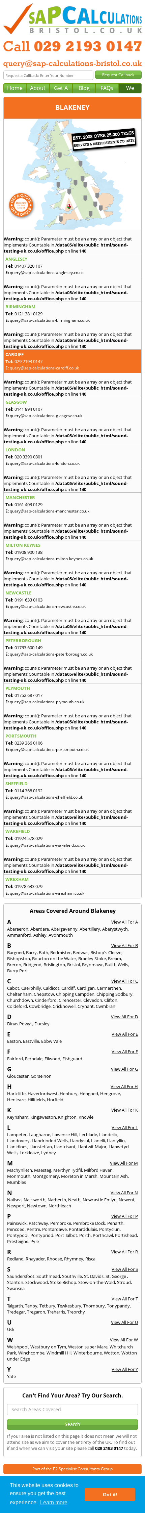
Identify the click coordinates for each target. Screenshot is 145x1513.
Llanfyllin (116, 1141)
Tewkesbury (69, 1306)
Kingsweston (43, 1117)
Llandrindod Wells (50, 1141)
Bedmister (60, 952)
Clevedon (92, 1000)
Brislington (54, 965)
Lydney (48, 1153)
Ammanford (19, 935)
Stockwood (36, 1282)
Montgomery (45, 1176)
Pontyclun (109, 1229)
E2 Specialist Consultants (76, 1469)
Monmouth (18, 1176)
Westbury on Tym (48, 1347)
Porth (85, 1235)
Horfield (55, 1100)
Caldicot (51, 988)
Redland (15, 1259)
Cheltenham (19, 994)
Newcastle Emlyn (100, 1200)
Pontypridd (41, 1235)
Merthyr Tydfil (67, 1170)
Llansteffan (40, 1147)
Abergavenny (64, 929)
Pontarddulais (83, 1229)
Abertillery (90, 929)
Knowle (86, 1117)
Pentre (33, 1229)
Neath (74, 1200)
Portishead (126, 1235)
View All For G (124, 1069)
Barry (31, 952)
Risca (90, 1259)
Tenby (31, 1306)
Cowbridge (40, 1006)
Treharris (56, 1312)
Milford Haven (98, 1170)
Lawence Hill (64, 1134)
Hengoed (89, 1094)
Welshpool (17, 1347)
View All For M (124, 1163)
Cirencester (70, 1000)
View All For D (124, 1017)
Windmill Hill (59, 1353)
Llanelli (98, 1141)
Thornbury (94, 1306)
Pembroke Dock (89, 1223)
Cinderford (46, 1000)
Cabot (13, 988)
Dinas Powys (19, 1024)
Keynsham (17, 1117)
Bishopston (18, 958)
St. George (116, 1276)
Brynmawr (92, 965)
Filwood (52, 1059)
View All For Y (125, 1369)
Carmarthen (109, 988)
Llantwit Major (92, 1147)
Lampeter (17, 1134)
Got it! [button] (110, 1494)
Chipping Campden (75, 994)
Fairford (15, 1059)
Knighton (67, 1117)
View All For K (124, 1110)
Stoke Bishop (63, 1282)
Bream (114, 958)
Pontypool (17, 1235)
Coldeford (17, 1006)
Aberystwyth (115, 929)
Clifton (110, 1000)
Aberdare (39, 929)
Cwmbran (105, 1006)
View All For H (124, 1086)
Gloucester (18, 1076)
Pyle (34, 1241)
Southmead (48, 1276)
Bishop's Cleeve (105, 952)
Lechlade (88, 1134)
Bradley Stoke (92, 958)
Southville (72, 1276)
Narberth (57, 1200)
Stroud (124, 1282)
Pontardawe (54, 1229)
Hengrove (110, 1094)
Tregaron (36, 1312)
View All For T (125, 1299)
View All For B (124, 945)
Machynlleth (19, 1170)
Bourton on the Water (54, 958)
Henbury (69, 1094)
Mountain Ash (113, 1176)
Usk (10, 1329)
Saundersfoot (20, 1276)
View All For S (125, 1269)
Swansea (16, 1288)
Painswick (17, 1223)
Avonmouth (61, 935)
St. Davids (94, 1276)
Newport (16, 1206)
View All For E (125, 1034)
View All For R (124, 1252)
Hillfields (36, 1100)
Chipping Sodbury (114, 994)
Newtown (37, 1206)
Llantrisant (65, 1147)
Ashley (40, 935)
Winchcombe (31, 1353)
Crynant (86, 1006)
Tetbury (47, 1306)
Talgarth (15, 1306)
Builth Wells (116, 965)
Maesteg (42, 1170)
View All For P (124, 1216)
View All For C (124, 981)
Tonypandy (118, 1306)
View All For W (124, 1340)
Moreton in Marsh (79, 1176)
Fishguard (72, 1059)
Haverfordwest (43, 1094)
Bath (43, 952)
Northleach (60, 1206)
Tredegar (16, 1312)
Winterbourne (88, 1353)
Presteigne (17, 1241)
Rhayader (35, 1259)
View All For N (124, 1193)
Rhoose (54, 1259)
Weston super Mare (88, 1347)
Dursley (42, 1024)
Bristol (73, 965)
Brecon (14, 965)
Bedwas (80, 952)
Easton (14, 1041)
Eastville (31, 1041)
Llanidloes (17, 1147)
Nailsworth (35, 1200)
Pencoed (16, 1229)
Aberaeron (17, 929)
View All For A (124, 922)
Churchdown (20, 1000)
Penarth (115, 1223)
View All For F (125, 1052)
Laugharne (39, 1134)
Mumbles (16, 1182)
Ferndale (33, 1059)
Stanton (15, 1282)
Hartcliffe (16, 1094)
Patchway (38, 1223)
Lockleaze (29, 1153)
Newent (127, 1200)
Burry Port (17, 971)
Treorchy (76, 1312)
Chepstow (44, 994)
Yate (11, 1376)
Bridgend (32, 965)
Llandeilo (108, 1134)
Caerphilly (31, 988)
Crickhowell (64, 1006)
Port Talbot (66, 1235)
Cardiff (68, 988)
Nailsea (14, 1200)
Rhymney (73, 1259)
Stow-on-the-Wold (96, 1282)
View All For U (124, 1322)
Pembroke (60, 1223)
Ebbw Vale (51, 1041)
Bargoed (15, 952)
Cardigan (86, 988)
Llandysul (79, 1141)
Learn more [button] (53, 1502)
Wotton (111, 1353)
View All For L (125, 1127)
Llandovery (18, 1141)
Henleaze (16, 1100)
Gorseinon (41, 1076)
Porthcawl (103, 1235)
